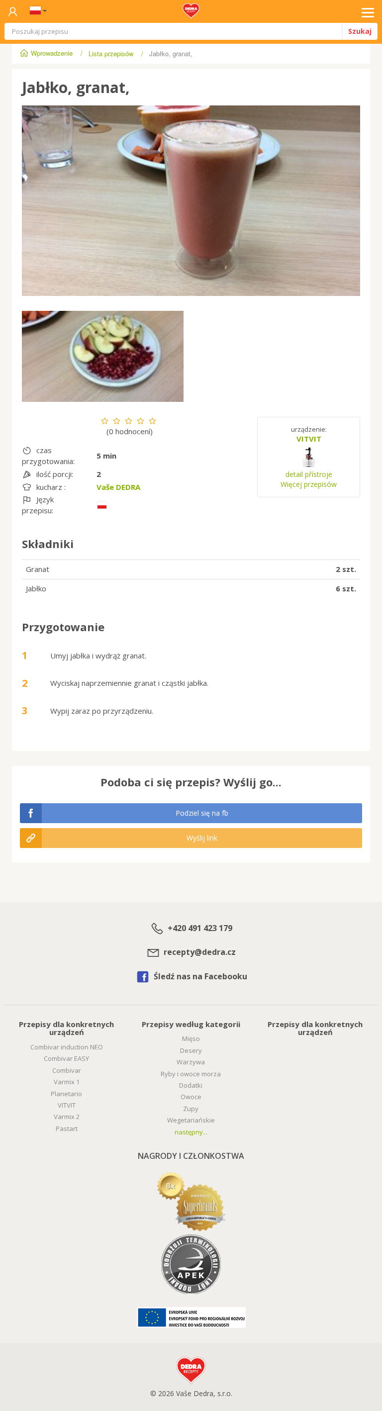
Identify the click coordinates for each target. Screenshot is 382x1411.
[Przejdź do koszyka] (12, 12)
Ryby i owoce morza (191, 1073)
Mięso (191, 1038)
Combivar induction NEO (66, 1046)
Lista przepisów (111, 53)
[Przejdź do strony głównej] (190, 8)
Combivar (66, 1070)
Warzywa (191, 1061)
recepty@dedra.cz (199, 951)
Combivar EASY (66, 1058)
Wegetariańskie (191, 1120)
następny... (191, 1132)
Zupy (190, 1108)
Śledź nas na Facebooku (199, 976)
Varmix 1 (67, 1081)
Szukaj (360, 31)
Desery (191, 1050)
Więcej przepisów (309, 484)
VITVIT (308, 439)
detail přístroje (309, 474)
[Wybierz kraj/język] (36, 11)
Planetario (66, 1093)
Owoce (191, 1096)
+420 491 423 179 (199, 928)
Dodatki (190, 1085)
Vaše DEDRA (118, 487)
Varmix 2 (67, 1116)
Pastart (67, 1128)
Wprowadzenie (52, 53)
